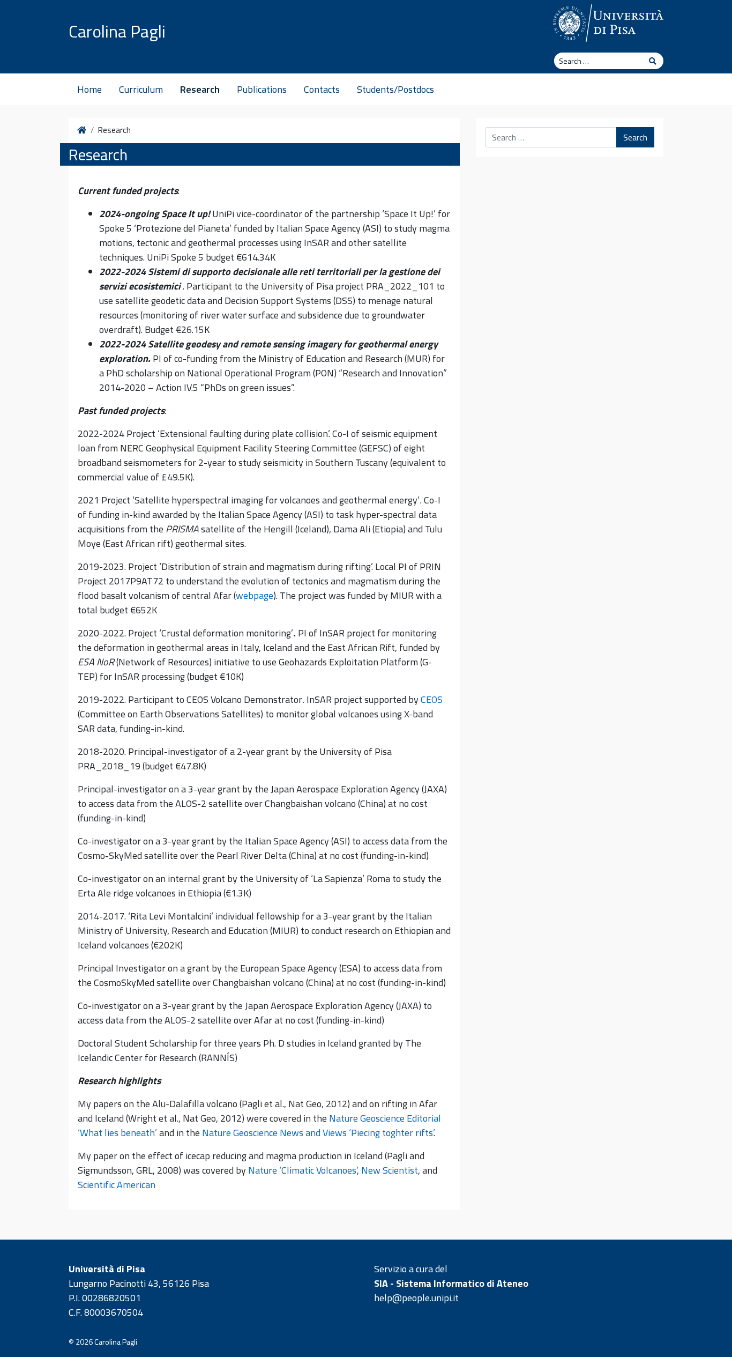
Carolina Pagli (117, 31)
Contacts (322, 89)
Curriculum (141, 89)
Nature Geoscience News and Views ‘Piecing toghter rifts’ (318, 1132)
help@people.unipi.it (416, 1298)
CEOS (432, 699)
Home (89, 89)
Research (200, 89)
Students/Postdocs (395, 89)
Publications (262, 89)
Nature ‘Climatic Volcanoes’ (302, 1170)
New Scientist (389, 1170)
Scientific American (116, 1184)
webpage (254, 595)
